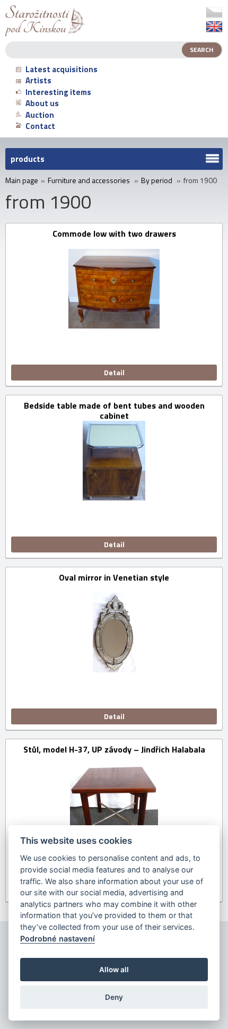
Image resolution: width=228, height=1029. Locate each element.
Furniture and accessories (89, 180)
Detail (114, 372)
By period (156, 180)
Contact (40, 126)
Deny (114, 997)
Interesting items (58, 92)
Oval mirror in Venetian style (114, 578)
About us (42, 103)
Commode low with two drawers (114, 234)
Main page (21, 180)
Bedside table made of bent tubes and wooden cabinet (114, 411)
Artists (38, 80)
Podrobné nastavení (57, 938)
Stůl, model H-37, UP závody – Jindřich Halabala (114, 750)
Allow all (114, 969)
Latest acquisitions (61, 69)
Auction (39, 114)
